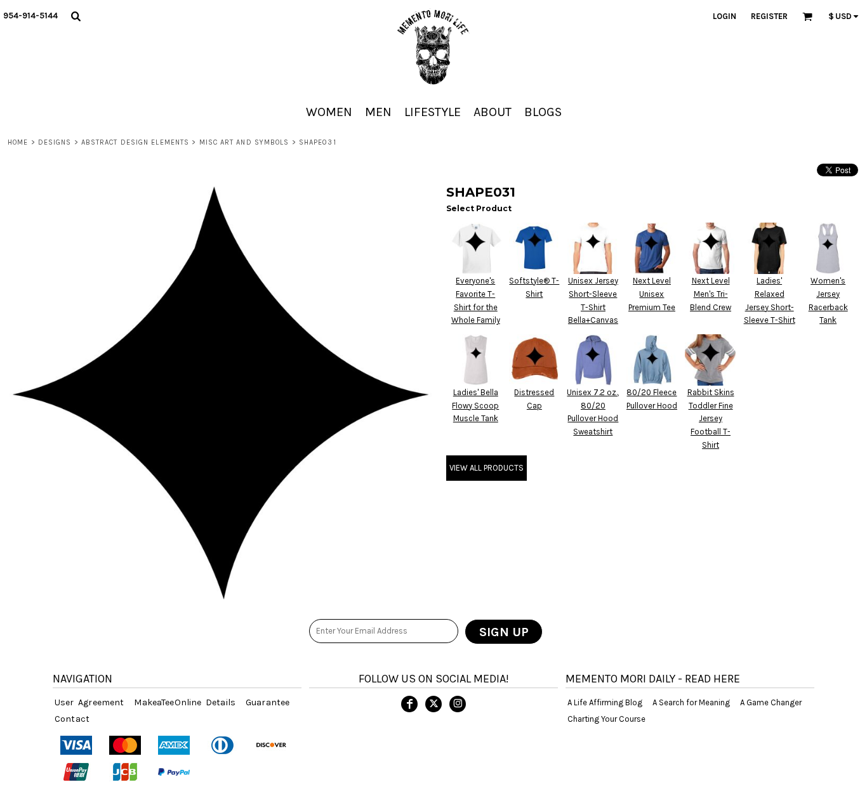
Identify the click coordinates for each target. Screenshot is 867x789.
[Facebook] (409, 704)
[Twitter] (433, 704)
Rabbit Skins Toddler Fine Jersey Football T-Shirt (710, 419)
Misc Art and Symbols (244, 142)
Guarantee (267, 702)
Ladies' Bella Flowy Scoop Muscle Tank (475, 406)
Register (769, 16)
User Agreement (89, 702)
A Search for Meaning (691, 702)
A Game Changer (771, 702)
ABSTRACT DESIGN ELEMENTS (135, 142)
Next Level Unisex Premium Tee (651, 294)
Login (724, 16)
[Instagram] (457, 704)
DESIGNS (55, 142)
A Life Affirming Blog (604, 702)
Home (18, 142)
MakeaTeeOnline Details (184, 702)
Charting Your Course (606, 719)
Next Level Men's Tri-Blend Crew (710, 294)
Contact (72, 719)
